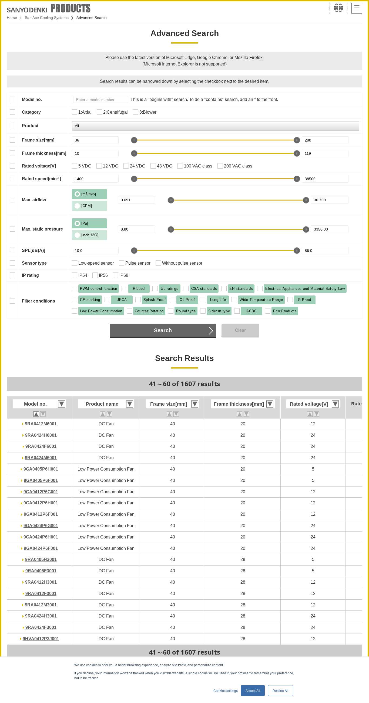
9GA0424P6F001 (41, 548)
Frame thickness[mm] (44, 153)
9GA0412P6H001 (41, 503)
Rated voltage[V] (39, 166)
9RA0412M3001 (41, 605)
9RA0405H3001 (41, 559)
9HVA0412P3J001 (41, 638)
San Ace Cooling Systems (47, 17)
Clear (240, 330)
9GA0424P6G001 (41, 525)
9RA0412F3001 (40, 593)
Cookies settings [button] (225, 690)
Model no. (32, 99)
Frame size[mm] (38, 140)
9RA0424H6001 (41, 435)
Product (30, 125)
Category (31, 112)
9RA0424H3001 (41, 616)
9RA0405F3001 (40, 571)
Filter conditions (38, 301)
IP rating (30, 275)
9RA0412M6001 (41, 424)
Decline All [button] (281, 690)
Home (12, 17)
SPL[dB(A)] (33, 250)
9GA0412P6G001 (41, 492)
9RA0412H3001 (41, 582)
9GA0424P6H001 (41, 537)
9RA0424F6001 (40, 446)
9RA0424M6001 (41, 457)
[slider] (134, 140)
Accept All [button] (253, 690)
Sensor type (34, 263)
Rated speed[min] (41, 178)
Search (163, 330)
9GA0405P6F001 (41, 480)
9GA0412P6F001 (41, 514)
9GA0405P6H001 (41, 469)
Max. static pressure (42, 229)
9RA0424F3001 (40, 627)
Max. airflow (34, 200)
